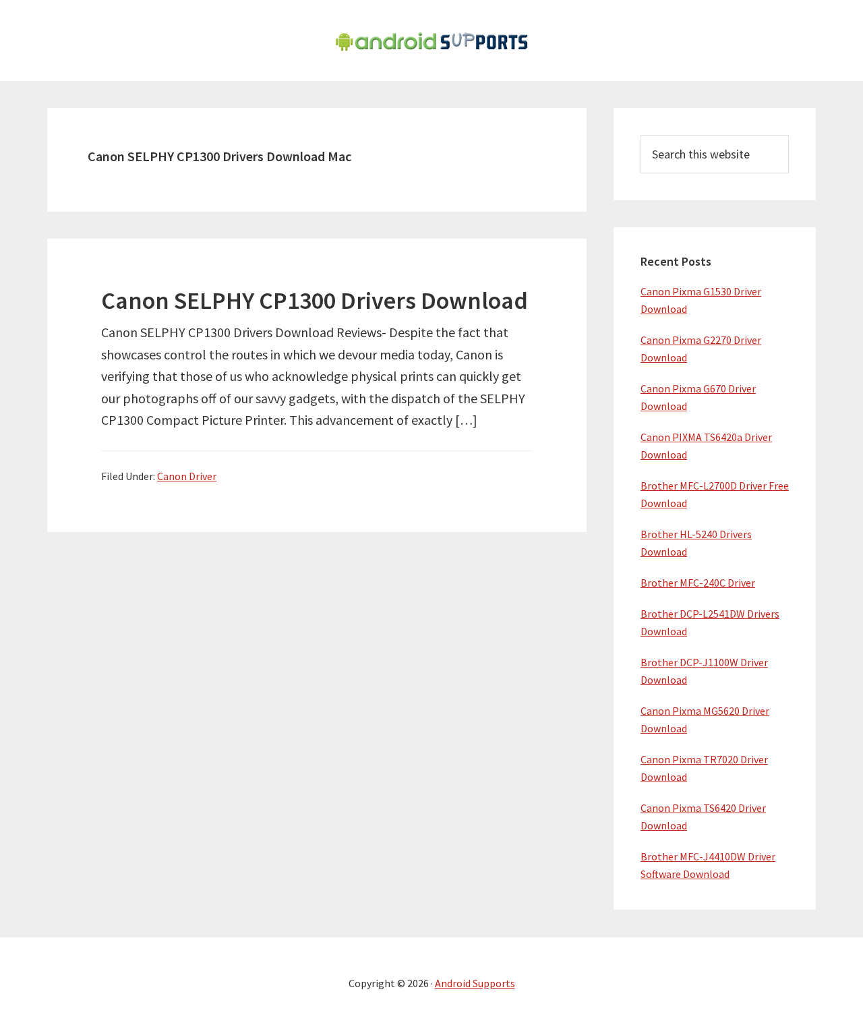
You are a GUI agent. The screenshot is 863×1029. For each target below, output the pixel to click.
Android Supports (475, 983)
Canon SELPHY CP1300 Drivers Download (314, 300)
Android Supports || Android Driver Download (431, 40)
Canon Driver (186, 476)
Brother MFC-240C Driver (698, 582)
